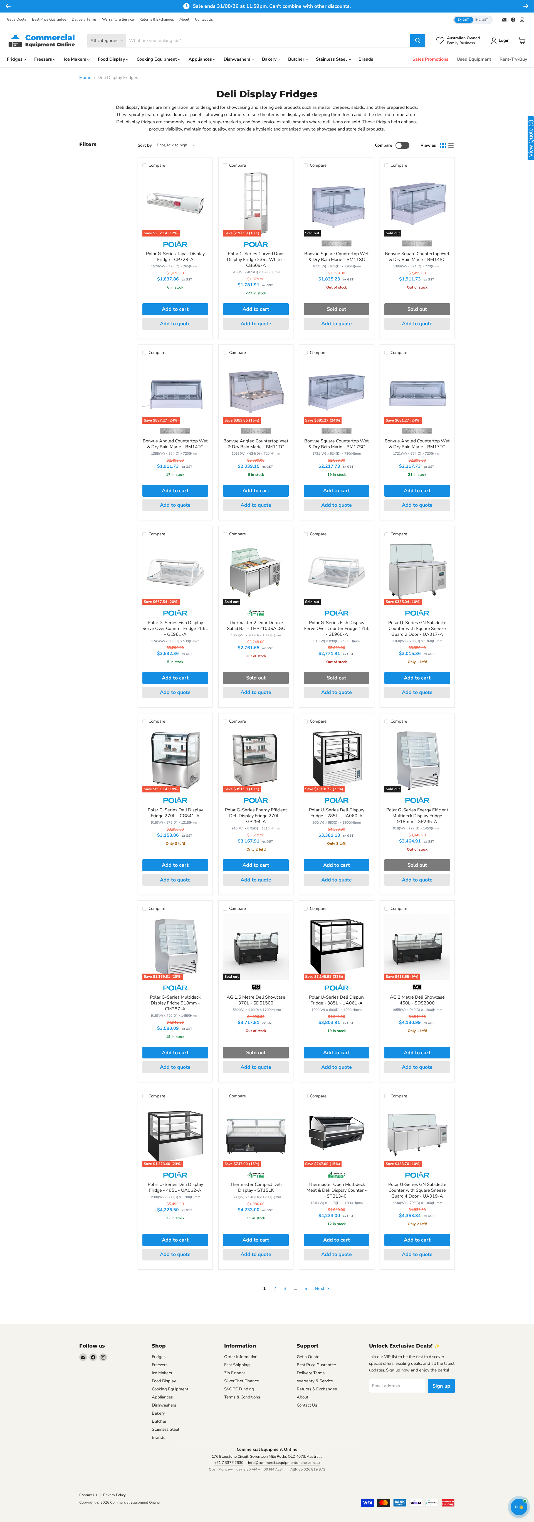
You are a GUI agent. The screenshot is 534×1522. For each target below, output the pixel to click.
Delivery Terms (84, 20)
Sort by (145, 145)
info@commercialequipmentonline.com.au (284, 1462)
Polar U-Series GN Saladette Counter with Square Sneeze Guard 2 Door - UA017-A (417, 628)
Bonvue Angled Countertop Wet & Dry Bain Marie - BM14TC (175, 444)
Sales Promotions (430, 59)
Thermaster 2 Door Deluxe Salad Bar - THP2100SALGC (256, 626)
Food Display (112, 59)
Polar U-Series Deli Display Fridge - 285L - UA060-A (336, 813)
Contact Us (204, 20)
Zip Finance (235, 1373)
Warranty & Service (118, 20)
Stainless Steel (332, 59)
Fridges (15, 59)
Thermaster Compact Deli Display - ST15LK (256, 1187)
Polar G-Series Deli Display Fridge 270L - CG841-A (175, 813)
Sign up (441, 1386)
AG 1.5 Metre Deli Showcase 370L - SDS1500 (256, 1000)
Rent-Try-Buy (513, 59)
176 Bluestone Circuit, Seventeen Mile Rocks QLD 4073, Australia (267, 1456)
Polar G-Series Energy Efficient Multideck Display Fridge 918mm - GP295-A (417, 816)
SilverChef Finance (241, 1381)
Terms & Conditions (242, 1397)
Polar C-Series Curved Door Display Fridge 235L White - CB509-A (256, 260)
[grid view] (443, 145)
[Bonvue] (337, 246)
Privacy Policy (114, 1495)
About (184, 20)
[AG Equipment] (256, 989)
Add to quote (175, 323)
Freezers (43, 59)
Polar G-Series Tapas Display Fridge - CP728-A (175, 257)
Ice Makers (75, 59)
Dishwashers (237, 59)
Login (504, 40)
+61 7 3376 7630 (228, 1462)
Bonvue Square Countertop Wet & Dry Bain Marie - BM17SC (336, 444)
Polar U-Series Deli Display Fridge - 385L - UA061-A (336, 1000)
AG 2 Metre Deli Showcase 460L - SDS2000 (417, 1000)
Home (85, 77)
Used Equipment (474, 59)
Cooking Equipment (157, 59)
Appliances (201, 59)
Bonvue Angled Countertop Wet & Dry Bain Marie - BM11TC (255, 444)
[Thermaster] (256, 614)
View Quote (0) (531, 138)
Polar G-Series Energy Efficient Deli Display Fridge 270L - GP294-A (256, 816)
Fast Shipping (237, 1365)
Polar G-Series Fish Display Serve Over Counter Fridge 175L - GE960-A (336, 628)
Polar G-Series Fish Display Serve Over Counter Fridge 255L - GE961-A (175, 628)
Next (320, 1288)
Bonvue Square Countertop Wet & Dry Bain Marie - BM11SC (336, 257)
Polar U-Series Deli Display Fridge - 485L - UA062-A (175, 1187)
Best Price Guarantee (49, 20)
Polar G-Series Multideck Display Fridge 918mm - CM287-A (175, 1003)
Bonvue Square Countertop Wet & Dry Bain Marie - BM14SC (417, 257)
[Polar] (175, 246)
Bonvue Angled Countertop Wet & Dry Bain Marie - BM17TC (417, 444)
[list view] (451, 145)
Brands (366, 59)
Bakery (270, 59)
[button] (473, 20)
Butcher (296, 59)
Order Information (241, 1357)
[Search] (417, 40)
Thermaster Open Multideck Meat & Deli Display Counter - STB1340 (336, 1190)
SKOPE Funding (239, 1389)
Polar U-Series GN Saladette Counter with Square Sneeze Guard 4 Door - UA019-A (417, 1190)
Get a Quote (16, 20)
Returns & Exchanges (156, 20)
